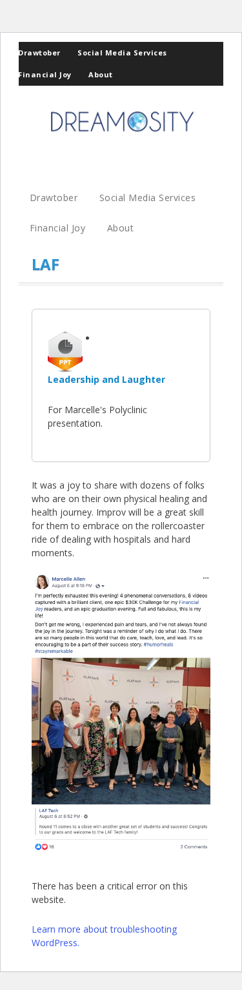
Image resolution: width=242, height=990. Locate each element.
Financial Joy (45, 74)
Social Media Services (122, 52)
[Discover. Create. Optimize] (121, 134)
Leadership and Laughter (106, 379)
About (100, 74)
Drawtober (39, 52)
